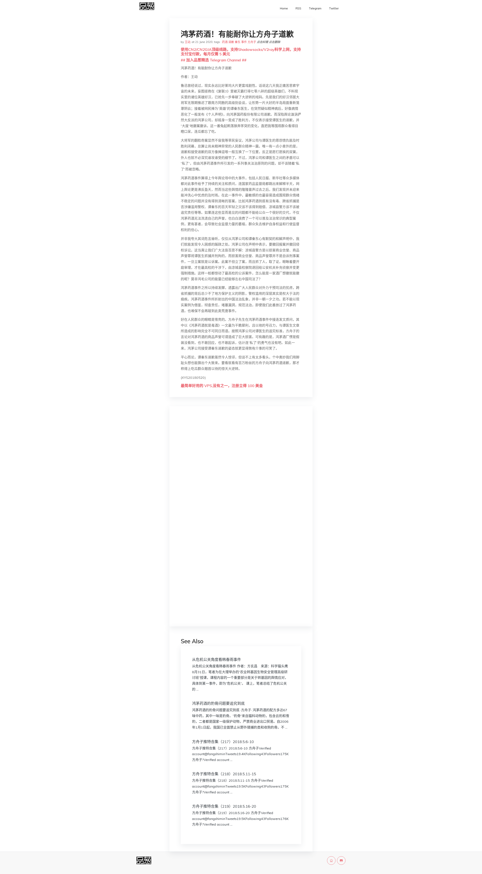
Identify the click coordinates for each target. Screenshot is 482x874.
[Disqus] (241, 469)
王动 (187, 42)
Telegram (315, 8)
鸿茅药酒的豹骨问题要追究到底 (218, 703)
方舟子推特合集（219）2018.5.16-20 (224, 806)
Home (284, 8)
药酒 (225, 42)
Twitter (334, 8)
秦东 (237, 42)
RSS (298, 8)
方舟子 (252, 42)
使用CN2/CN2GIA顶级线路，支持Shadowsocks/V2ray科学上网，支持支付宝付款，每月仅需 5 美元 (241, 51)
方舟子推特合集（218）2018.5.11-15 (224, 774)
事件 (244, 42)
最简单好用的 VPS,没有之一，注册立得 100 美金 (222, 385)
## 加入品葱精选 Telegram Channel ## (213, 60)
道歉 (231, 42)
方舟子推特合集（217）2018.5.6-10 (223, 741)
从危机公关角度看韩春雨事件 (216, 659)
